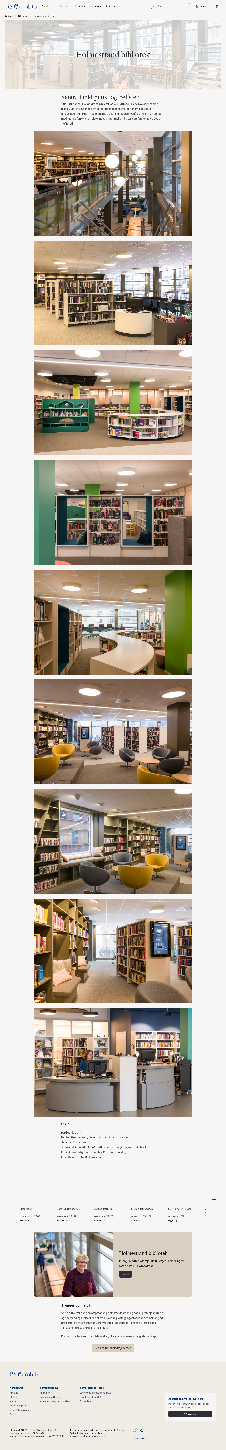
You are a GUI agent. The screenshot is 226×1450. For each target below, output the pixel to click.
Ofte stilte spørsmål (20, 1410)
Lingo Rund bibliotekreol (68, 1209)
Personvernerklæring (50, 1397)
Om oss (14, 1414)
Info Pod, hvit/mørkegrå (179, 1209)
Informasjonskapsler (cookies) (55, 1401)
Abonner (192, 1414)
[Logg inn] (202, 6)
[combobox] (170, 6)
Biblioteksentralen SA (90, 1397)
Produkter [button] (46, 6)
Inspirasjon (95, 6)
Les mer (126, 1274)
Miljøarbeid (45, 1393)
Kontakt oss (16, 1401)
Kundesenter (112, 6)
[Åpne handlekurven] (217, 6)
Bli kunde (14, 1397)
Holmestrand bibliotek (44, 16)
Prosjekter (80, 6)
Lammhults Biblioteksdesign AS (95, 1393)
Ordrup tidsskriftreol (104, 1209)
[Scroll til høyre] (217, 1199)
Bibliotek (22, 16)
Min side (14, 1393)
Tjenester (65, 6)
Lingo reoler (26, 1209)
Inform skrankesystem (142, 1209)
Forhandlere (85, 1401)
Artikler (8, 16)
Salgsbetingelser (18, 1405)
